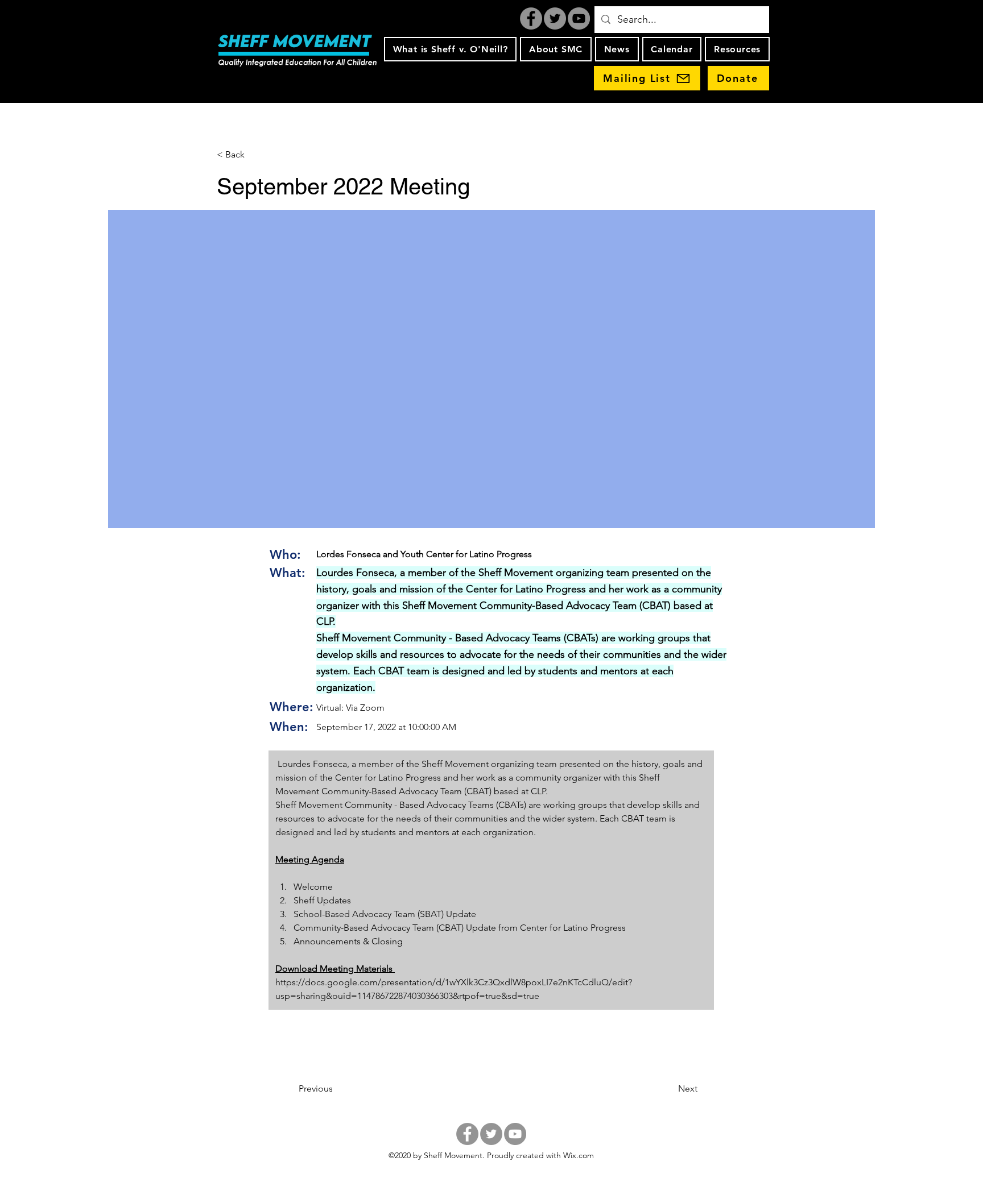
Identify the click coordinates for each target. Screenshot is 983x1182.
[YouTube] (579, 18)
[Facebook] (531, 18)
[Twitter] (555, 18)
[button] (450, 49)
